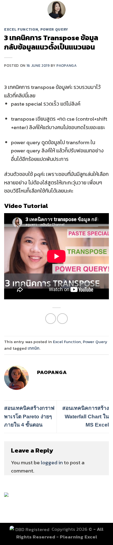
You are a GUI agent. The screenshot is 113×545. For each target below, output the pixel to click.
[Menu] (8, 9)
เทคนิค (33, 348)
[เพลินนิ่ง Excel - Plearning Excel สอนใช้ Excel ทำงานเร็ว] (57, 9)
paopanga (66, 65)
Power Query (54, 29)
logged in (52, 462)
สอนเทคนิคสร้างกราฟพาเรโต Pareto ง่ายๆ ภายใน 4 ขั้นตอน (29, 416)
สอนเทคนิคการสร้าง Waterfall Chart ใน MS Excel (85, 416)
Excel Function (21, 29)
